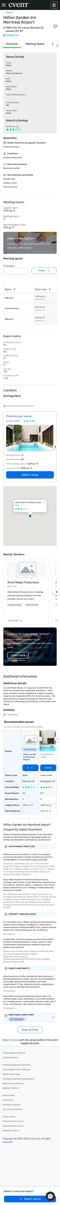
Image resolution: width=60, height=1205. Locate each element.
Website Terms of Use (13, 1126)
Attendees (9, 266)
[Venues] (54, 4)
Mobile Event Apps (11, 1074)
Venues (9, 12)
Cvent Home (8, 1095)
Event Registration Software (16, 1069)
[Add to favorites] (55, 27)
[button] (25, 270)
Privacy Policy (9, 1116)
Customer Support (11, 1104)
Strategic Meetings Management (18, 1079)
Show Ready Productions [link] (23, 582)
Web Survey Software (13, 1083)
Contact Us (8, 1100)
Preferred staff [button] (32, 605)
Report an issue (10, 1040)
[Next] (56, 45)
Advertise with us (11, 1130)
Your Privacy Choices (13, 1109)
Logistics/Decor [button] (14, 605)
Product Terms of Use (13, 1121)
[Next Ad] (55, 446)
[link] (26, 570)
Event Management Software (17, 1065)
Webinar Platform (11, 1088)
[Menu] (3, 5)
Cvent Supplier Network (14, 1053)
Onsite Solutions (10, 1057)
